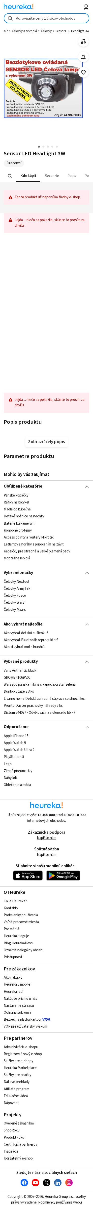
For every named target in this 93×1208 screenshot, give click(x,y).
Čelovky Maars (15, 609)
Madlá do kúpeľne (17, 509)
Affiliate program (16, 1089)
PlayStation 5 (14, 756)
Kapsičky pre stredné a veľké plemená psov (37, 551)
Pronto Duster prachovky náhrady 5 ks (33, 705)
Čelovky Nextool (16, 581)
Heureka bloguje (16, 936)
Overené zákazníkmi (19, 1123)
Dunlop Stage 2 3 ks (19, 691)
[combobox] (46, 18)
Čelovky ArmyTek (17, 588)
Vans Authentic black (20, 670)
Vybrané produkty (21, 662)
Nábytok (10, 777)
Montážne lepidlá (17, 558)
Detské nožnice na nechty (24, 516)
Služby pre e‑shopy (18, 1061)
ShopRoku (12, 1130)
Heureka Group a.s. (59, 1196)
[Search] (10, 176)
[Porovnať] (83, 41)
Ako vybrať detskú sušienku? (26, 633)
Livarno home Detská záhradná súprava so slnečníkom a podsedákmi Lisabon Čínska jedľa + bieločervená (46, 698)
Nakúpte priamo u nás (20, 998)
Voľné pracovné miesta (21, 922)
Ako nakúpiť (13, 977)
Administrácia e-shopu (21, 1047)
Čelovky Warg (14, 602)
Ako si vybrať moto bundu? (24, 647)
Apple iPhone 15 (16, 736)
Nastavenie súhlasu (19, 1005)
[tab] (28, 176)
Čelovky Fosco (15, 595)
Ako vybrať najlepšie (23, 624)
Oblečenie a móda (17, 785)
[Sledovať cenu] (83, 57)
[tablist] (46, 176)
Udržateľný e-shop (18, 1158)
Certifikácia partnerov (20, 1144)
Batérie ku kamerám (19, 523)
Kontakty (11, 908)
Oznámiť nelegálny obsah (23, 950)
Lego (8, 763)
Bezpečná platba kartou (22, 1019)
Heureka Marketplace (20, 1068)
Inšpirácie (11, 1151)
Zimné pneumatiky (18, 770)
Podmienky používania (21, 915)
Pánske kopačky (16, 495)
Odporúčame (16, 727)
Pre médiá (11, 929)
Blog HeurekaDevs (18, 943)
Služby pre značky (17, 1075)
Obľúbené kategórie (23, 486)
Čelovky (46, 31)
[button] (28, 176)
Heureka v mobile (17, 984)
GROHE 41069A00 (17, 677)
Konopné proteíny (18, 530)
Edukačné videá (16, 1096)
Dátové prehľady (17, 1081)
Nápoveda (11, 1103)
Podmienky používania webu (60, 1202)
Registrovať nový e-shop (23, 1054)
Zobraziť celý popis (46, 442)
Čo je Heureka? (15, 901)
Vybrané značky (18, 573)
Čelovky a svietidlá (24, 31)
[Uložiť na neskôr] (83, 72)
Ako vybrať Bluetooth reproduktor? (31, 640)
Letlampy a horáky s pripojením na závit (34, 544)
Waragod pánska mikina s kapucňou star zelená (40, 684)
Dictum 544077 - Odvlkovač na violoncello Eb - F (40, 712)
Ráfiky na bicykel (16, 502)
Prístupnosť (13, 957)
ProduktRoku (14, 1137)
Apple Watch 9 (15, 743)
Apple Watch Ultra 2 (19, 749)
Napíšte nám (46, 837)
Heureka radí (13, 991)
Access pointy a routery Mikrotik (29, 537)
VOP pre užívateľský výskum (25, 1026)
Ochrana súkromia (17, 1012)
